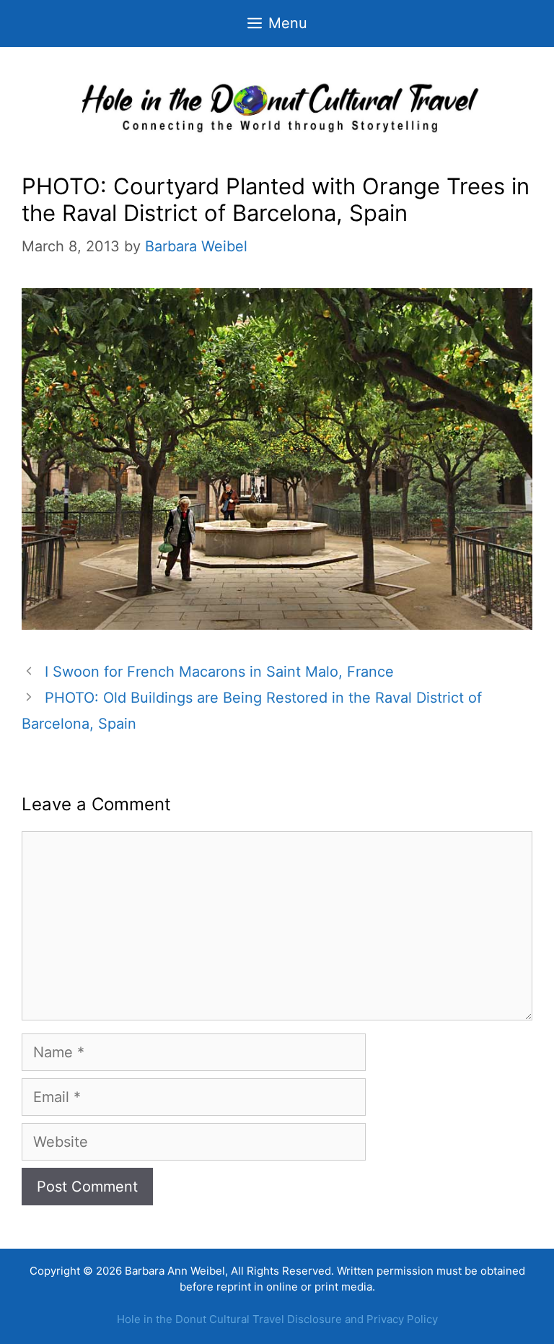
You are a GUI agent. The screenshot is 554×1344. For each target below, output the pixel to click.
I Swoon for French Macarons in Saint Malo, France (219, 671)
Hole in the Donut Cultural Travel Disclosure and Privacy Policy (277, 1319)
